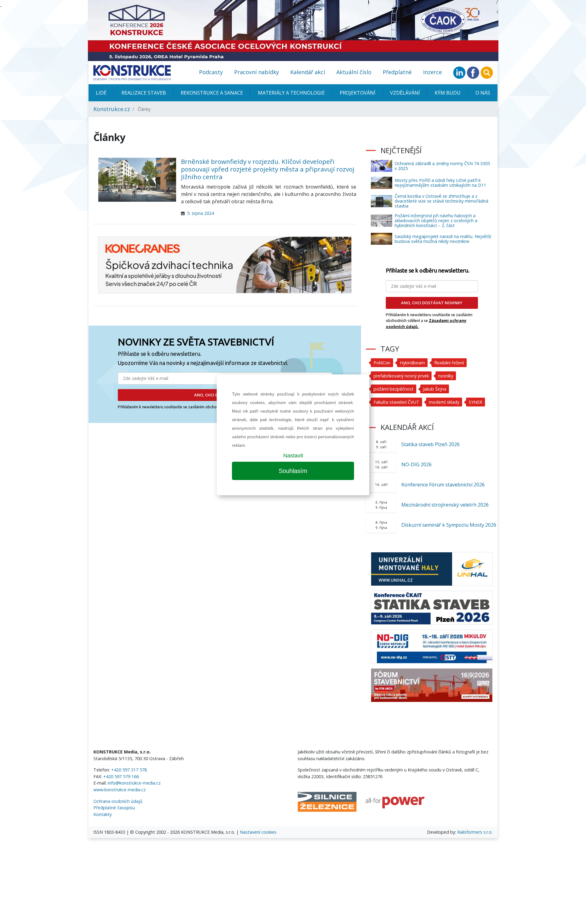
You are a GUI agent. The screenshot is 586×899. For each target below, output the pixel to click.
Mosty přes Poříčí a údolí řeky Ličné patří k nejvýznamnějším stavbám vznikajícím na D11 (440, 182)
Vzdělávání (405, 92)
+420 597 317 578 (129, 770)
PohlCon (382, 363)
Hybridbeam (412, 363)
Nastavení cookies (258, 832)
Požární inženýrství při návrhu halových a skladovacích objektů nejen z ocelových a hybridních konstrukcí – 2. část (436, 220)
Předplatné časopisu (114, 808)
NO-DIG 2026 (416, 464)
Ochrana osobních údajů (118, 801)
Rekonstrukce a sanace (212, 92)
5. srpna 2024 (200, 213)
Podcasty (211, 72)
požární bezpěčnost (394, 389)
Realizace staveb (143, 92)
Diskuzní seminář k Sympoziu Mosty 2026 (448, 525)
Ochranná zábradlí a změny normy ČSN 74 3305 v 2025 (442, 166)
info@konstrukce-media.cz (134, 783)
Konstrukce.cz (111, 109)
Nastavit (293, 456)
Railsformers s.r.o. (475, 832)
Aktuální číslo (353, 72)
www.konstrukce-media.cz (119, 789)
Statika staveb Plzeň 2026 (430, 444)
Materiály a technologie (291, 92)
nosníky (445, 376)
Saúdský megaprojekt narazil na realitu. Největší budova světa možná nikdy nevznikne (443, 238)
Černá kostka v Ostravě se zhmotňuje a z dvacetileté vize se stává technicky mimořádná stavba (441, 201)
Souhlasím (293, 471)
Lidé (101, 92)
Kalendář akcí (307, 72)
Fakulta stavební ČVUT (396, 402)
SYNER (475, 402)
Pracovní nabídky (256, 72)
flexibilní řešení (449, 363)
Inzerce (432, 72)
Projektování (357, 92)
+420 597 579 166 (121, 776)
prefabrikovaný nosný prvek (401, 376)
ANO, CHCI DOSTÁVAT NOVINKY (431, 302)
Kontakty (102, 814)
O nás (483, 92)
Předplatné (397, 72)
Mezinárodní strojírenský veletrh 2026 (445, 504)
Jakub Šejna (434, 389)
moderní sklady (444, 402)
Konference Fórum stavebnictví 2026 (443, 484)
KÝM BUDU (448, 92)
